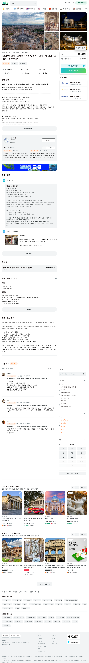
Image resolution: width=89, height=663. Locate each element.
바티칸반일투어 (8, 621)
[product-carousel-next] (47, 148)
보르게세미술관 (48, 604)
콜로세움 (57, 621)
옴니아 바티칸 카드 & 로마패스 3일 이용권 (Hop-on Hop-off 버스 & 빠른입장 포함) (55, 566)
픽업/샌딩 (77, 604)
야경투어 (59, 604)
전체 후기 (54, 643)
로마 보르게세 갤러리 (72, 518)
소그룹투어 (26, 608)
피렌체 (15, 592)
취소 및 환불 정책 (42, 646)
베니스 (26, 592)
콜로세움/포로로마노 (71, 600)
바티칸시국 (19, 621)
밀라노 (20, 592)
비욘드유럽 (13, 138)
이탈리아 (4, 52)
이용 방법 (40, 638)
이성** (9, 373)
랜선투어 (68, 604)
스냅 (85, 604)
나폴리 (31, 592)
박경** (9, 400)
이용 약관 (40, 641)
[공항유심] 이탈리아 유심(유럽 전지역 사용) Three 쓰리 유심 (76, 566)
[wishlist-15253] (85, 540)
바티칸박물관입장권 (73, 617)
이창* (8, 421)
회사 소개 (40, 635)
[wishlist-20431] (20, 540)
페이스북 (54, 635)
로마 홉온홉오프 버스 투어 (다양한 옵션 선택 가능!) (34, 519)
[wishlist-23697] (63, 493)
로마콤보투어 (42, 617)
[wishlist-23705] (41, 493)
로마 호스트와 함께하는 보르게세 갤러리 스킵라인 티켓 (33, 566)
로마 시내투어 (48, 600)
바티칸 (52, 617)
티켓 (18, 608)
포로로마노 (7, 625)
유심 (25, 604)
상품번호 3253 (26, 52)
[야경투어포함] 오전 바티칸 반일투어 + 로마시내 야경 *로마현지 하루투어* (27, 378)
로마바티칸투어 (19, 617)
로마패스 (17, 604)
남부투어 (37, 600)
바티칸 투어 (7, 600)
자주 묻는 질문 (41, 651)
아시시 (37, 592)
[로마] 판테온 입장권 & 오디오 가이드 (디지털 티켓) (12, 519)
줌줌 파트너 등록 (69, 2)
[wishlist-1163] (63, 540)
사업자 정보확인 (63, 656)
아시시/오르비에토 (35, 604)
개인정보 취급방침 (42, 643)
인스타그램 (54, 638)
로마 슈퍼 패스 (49, 518)
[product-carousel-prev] (44, 148)
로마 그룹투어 (16, 52)
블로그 (54, 641)
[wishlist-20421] (41, 540)
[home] (5, 3)
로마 (10, 52)
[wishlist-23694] (85, 493)
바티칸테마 (39, 621)
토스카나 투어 (7, 604)
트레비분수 (67, 621)
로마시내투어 (31, 617)
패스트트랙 (28, 600)
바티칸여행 (29, 621)
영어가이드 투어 (8, 608)
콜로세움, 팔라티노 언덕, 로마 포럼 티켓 (12, 566)
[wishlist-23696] (20, 493)
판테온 (75, 621)
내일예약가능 (17, 600)
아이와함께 (59, 600)
